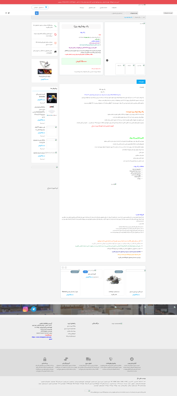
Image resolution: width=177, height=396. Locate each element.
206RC (126, 382)
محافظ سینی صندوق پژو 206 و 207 (39, 141)
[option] (136, 283)
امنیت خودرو (94, 382)
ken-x (118, 382)
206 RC (141, 382)
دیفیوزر (133, 384)
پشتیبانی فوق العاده (111, 363)
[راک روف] (140, 68)
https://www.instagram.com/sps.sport (42, 338)
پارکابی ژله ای (124, 386)
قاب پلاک (87, 384)
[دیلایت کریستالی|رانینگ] (45, 67)
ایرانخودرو (72, 382)
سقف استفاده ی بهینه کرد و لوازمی (121, 147)
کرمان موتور (101, 386)
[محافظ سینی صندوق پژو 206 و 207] (52, 144)
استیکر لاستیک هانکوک (39, 152)
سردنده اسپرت (113, 384)
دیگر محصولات (138, 17)
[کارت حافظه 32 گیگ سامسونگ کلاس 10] (52, 131)
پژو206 (115, 386)
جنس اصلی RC (59, 382)
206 (144, 382)
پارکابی (129, 386)
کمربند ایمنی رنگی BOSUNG (40, 95)
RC (111, 382)
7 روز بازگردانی (66, 363)
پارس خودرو (134, 386)
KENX (114, 382)
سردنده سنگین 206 (104, 384)
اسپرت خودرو (107, 382)
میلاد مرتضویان (129, 392)
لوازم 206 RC (76, 384)
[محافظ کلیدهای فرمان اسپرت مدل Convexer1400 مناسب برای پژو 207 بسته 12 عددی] (52, 111)
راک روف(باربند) (78, 71)
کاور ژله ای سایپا (92, 274)
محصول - (41, 7)
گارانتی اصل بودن (132, 363)
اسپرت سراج (95, 125)
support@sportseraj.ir (42, 333)
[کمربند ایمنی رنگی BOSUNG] (52, 98)
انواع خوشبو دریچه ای (79, 382)
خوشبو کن (53, 382)
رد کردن (59, 2)
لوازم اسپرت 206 (61, 384)
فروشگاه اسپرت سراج (94, 384)
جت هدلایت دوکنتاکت (114, 291)
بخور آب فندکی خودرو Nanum (70, 291)
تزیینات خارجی (93, 71)
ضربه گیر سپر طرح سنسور (136, 291)
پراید (119, 386)
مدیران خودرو (45, 384)
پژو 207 (107, 386)
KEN (122, 382)
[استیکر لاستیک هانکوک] (51, 153)
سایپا (129, 384)
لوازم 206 (82, 384)
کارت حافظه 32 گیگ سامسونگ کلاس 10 (40, 128)
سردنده (125, 384)
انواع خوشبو (87, 382)
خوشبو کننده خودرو (45, 382)
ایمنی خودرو (66, 382)
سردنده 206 (120, 384)
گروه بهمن (96, 386)
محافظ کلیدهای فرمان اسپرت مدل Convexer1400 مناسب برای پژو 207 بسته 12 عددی (38, 112)
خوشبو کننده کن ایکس (140, 384)
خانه (144, 17)
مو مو (40, 384)
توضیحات (141, 81)
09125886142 (43, 329)
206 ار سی (131, 382)
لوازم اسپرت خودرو (53, 384)
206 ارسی (136, 382)
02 (41, 331)
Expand (107, 60)
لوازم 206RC (69, 384)
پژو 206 (111, 386)
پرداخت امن (45, 363)
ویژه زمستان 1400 (141, 386)
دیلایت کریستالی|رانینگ (44, 76)
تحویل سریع (88, 363)
